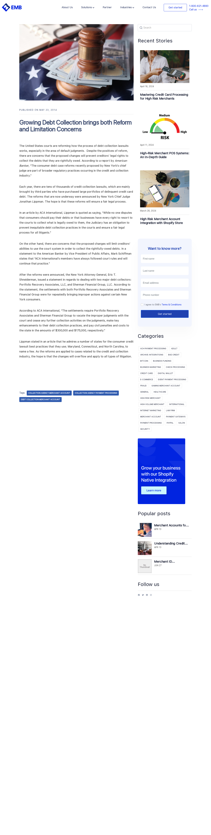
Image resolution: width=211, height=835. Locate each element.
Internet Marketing (150, 410)
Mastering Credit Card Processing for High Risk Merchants (164, 96)
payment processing (151, 423)
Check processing (175, 367)
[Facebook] (139, 596)
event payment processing (172, 379)
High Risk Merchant (150, 398)
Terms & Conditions (171, 304)
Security (145, 429)
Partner (107, 7)
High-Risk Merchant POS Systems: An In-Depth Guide (164, 155)
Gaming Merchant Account (166, 386)
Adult (174, 349)
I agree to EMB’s (163, 304)
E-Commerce (146, 379)
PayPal (170, 423)
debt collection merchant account (40, 399)
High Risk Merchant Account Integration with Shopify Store (161, 221)
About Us (67, 7)
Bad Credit (173, 355)
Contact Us (149, 7)
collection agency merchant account (49, 393)
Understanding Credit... (171, 543)
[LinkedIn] (147, 596)
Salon (181, 423)
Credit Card (146, 373)
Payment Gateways (176, 417)
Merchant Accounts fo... (171, 525)
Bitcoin (144, 361)
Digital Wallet (165, 373)
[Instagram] (151, 596)
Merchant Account (150, 417)
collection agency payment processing (96, 393)
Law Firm (170, 410)
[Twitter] (143, 596)
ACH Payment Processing (153, 349)
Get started (175, 7)
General (144, 392)
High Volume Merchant (152, 404)
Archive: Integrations (151, 355)
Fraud (143, 386)
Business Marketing (150, 367)
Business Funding (162, 361)
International (176, 404)
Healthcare (160, 392)
